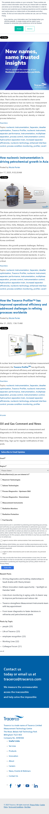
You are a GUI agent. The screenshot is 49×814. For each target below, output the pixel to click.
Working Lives (11, 642)
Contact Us (13, 776)
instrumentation (28, 134)
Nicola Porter (14, 168)
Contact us (12, 669)
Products (12, 751)
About (11, 761)
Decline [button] (29, 29)
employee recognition (14, 637)
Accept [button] (19, 29)
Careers (12, 766)
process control (16, 137)
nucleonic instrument (36, 131)
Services (12, 746)
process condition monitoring (20, 146)
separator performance (10, 134)
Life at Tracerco (11, 632)
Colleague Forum (12, 647)
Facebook (11, 786)
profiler (37, 146)
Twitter (19, 786)
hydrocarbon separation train (12, 140)
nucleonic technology (20, 143)
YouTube (27, 786)
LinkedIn (36, 786)
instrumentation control (34, 137)
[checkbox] (24, 500)
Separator (34, 127)
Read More (4, 123)
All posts (3, 415)
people (8, 627)
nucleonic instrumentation (17, 127)
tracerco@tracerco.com (22, 679)
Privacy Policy (34, 805)
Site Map (27, 807)
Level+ (44, 146)
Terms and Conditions (16, 807)
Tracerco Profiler (19, 131)
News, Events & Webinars (20, 771)
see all (2, 651)
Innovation (13, 756)
